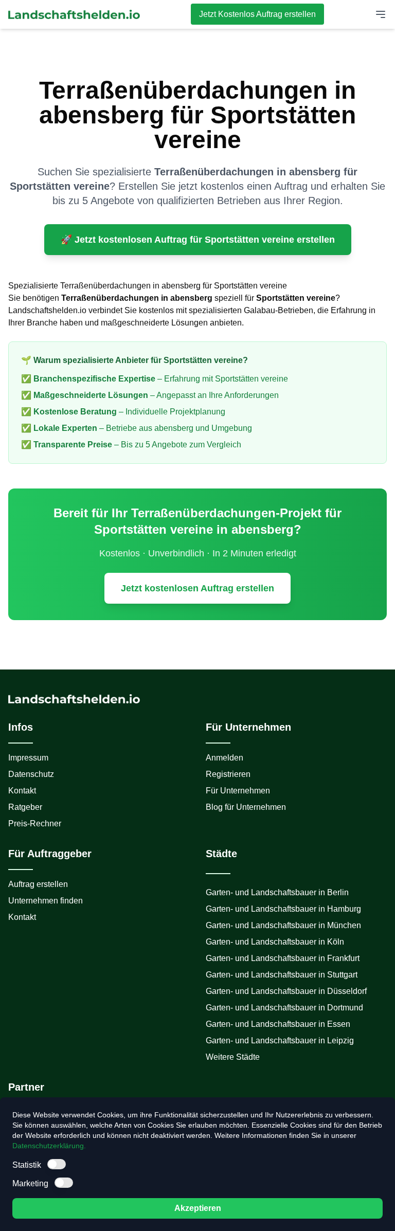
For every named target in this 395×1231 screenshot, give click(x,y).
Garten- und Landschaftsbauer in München (283, 925)
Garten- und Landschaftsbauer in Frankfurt (283, 958)
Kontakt (22, 790)
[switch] (56, 1164)
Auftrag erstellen (38, 884)
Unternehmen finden (45, 900)
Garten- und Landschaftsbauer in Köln (275, 941)
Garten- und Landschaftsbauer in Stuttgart (281, 974)
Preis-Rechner (34, 823)
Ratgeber (25, 807)
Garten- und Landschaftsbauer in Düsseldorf (286, 991)
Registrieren (228, 774)
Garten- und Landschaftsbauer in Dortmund (284, 1007)
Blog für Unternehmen (246, 807)
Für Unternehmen (238, 790)
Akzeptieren (197, 1208)
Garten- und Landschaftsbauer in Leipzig (280, 1040)
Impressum (28, 757)
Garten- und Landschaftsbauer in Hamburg (283, 908)
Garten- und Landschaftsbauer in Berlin (277, 892)
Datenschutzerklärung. (49, 1146)
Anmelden (224, 757)
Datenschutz (31, 774)
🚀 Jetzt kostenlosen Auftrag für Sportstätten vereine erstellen (198, 239)
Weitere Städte (233, 1057)
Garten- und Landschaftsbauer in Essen (278, 1024)
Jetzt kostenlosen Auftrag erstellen (197, 588)
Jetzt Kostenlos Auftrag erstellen (257, 14)
